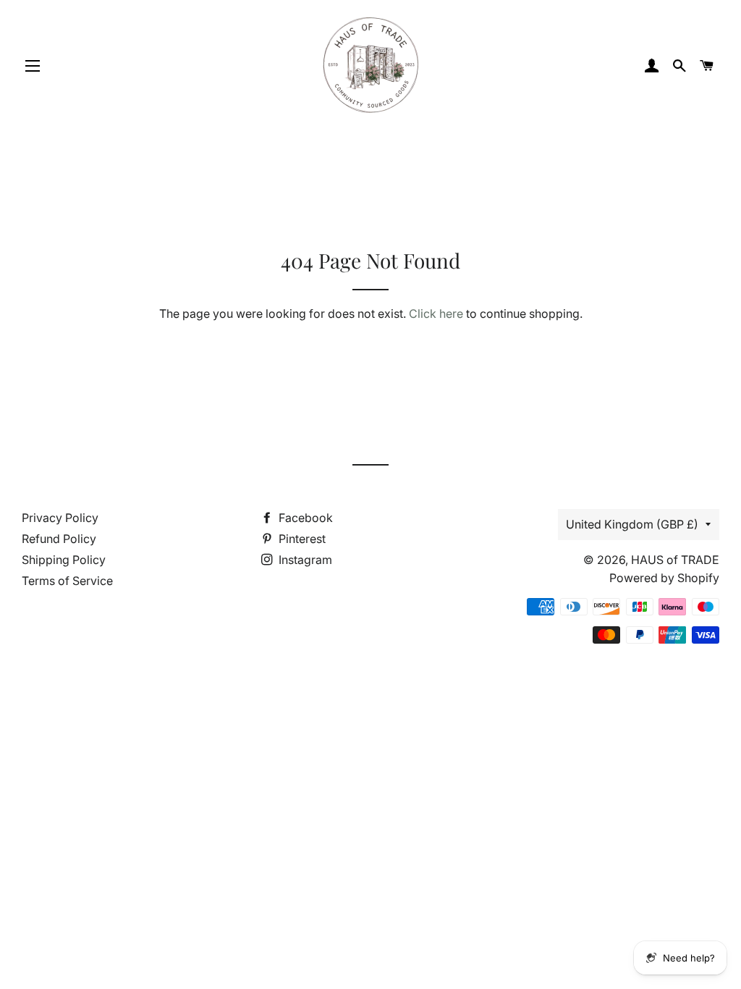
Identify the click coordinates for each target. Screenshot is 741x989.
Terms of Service (67, 580)
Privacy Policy (60, 517)
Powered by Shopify (664, 578)
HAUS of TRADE (675, 559)
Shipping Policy (64, 559)
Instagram (304, 559)
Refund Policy (59, 538)
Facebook (304, 517)
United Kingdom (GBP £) (632, 524)
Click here (436, 313)
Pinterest (301, 538)
